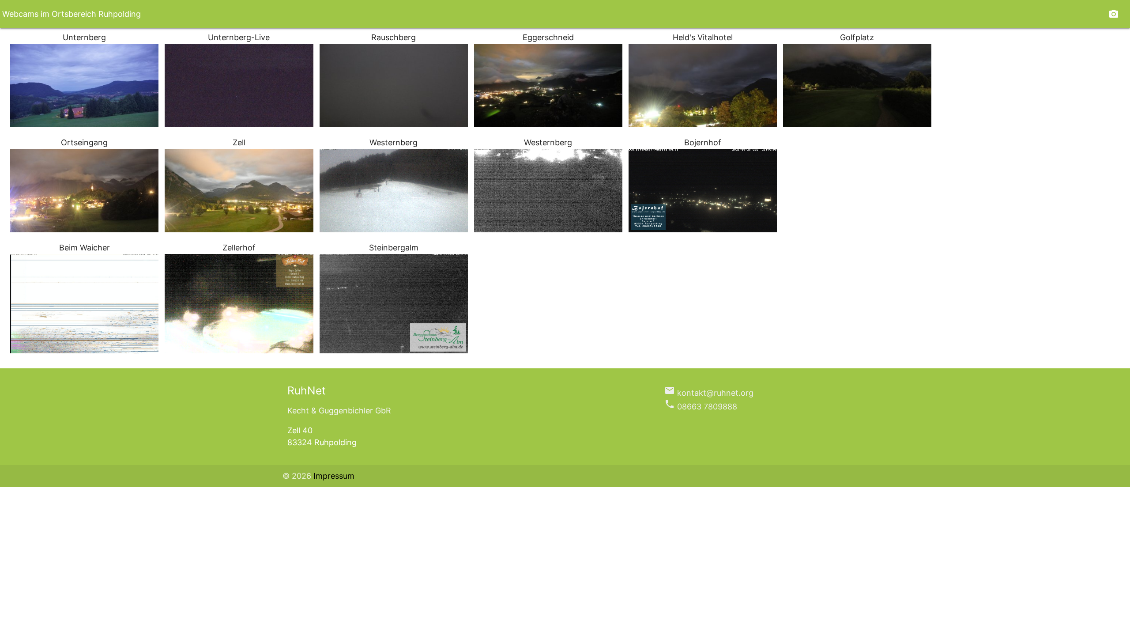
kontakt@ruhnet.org (708, 393)
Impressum (333, 476)
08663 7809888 (700, 406)
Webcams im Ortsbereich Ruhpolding (71, 14)
